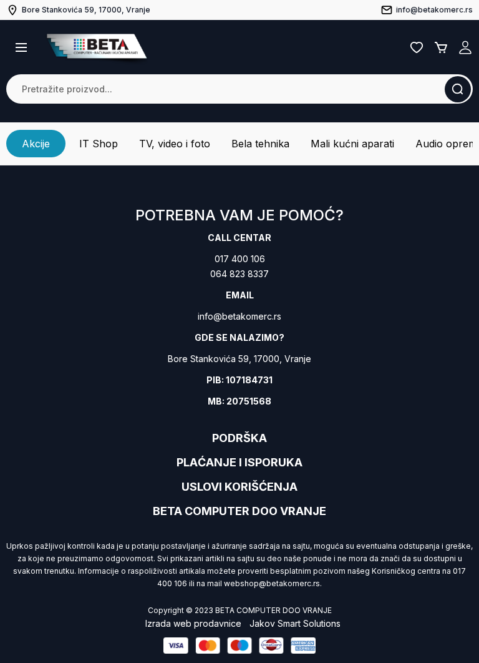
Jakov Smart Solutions (295, 623)
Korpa (440, 47)
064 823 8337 (239, 273)
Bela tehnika (260, 143)
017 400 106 (240, 258)
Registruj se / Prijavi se (465, 47)
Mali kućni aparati (352, 143)
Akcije (36, 143)
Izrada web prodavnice (193, 623)
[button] (21, 47)
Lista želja (416, 47)
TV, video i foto (174, 143)
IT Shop (98, 143)
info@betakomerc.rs (239, 316)
